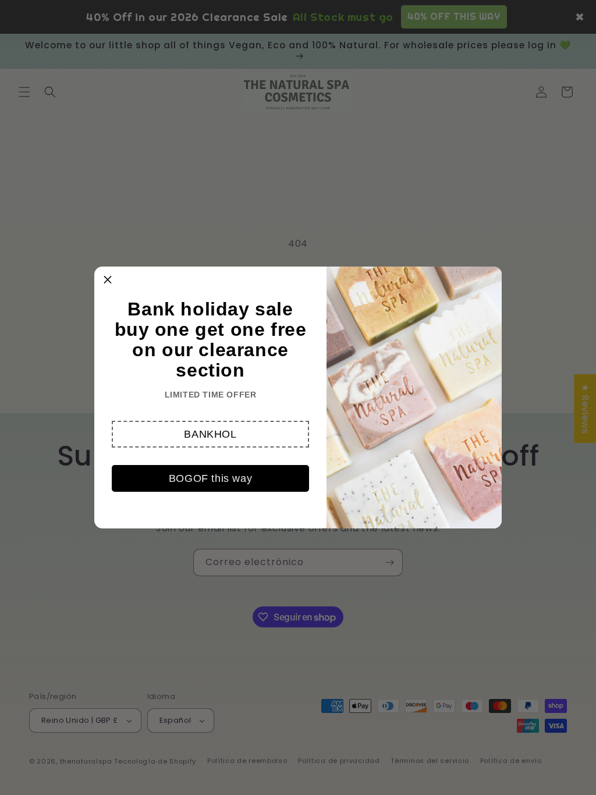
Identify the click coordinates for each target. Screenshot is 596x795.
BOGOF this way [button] (210, 478)
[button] (210, 434)
